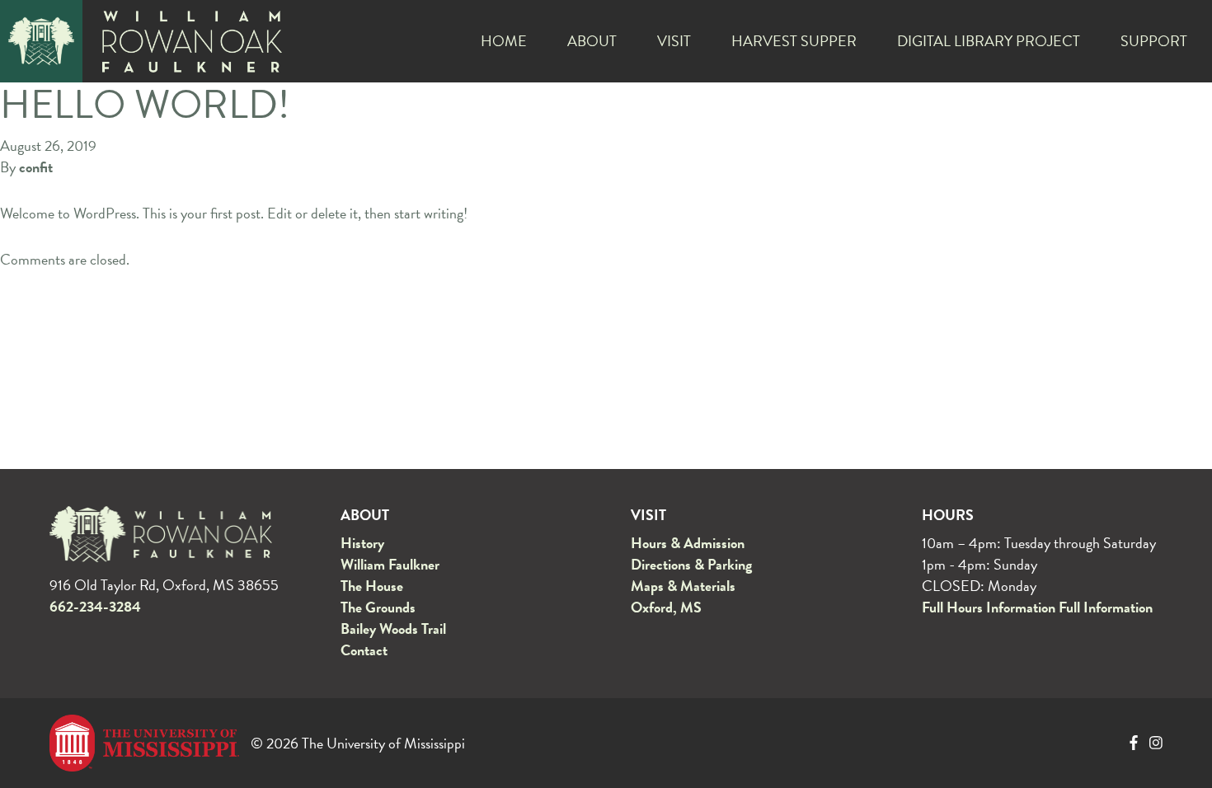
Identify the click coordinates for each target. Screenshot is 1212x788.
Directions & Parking (691, 564)
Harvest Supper (794, 41)
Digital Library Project (988, 41)
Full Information (1106, 607)
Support (1153, 41)
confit (36, 167)
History (362, 543)
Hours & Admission (688, 543)
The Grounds (378, 607)
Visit (674, 41)
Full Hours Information (988, 607)
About (592, 41)
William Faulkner (390, 564)
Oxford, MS (666, 607)
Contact (364, 650)
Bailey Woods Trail (393, 628)
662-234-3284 (95, 606)
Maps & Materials (683, 586)
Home (504, 41)
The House (372, 586)
